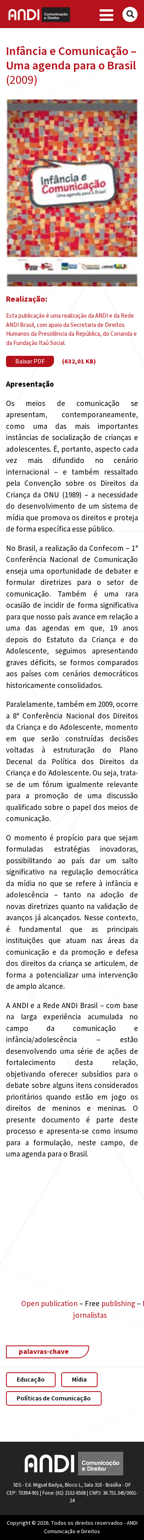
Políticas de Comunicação (54, 1398)
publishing (118, 1304)
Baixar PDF (30, 361)
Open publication (49, 1304)
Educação (31, 1379)
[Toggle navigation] (106, 15)
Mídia (79, 1379)
